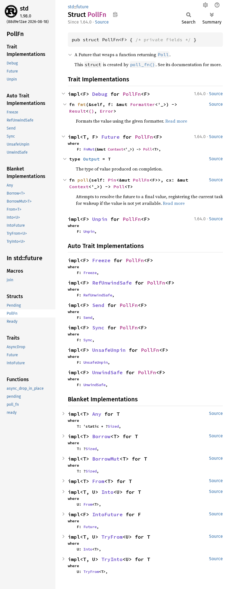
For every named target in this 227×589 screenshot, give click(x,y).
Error (107, 111)
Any (96, 414)
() (91, 111)
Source (102, 22)
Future (110, 137)
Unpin (99, 219)
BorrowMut (106, 459)
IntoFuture (107, 514)
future (82, 6)
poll (83, 180)
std (24, 8)
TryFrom (112, 537)
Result (77, 111)
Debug (99, 94)
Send (98, 305)
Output (91, 159)
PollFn (132, 94)
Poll (147, 149)
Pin (112, 180)
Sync (98, 327)
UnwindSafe (107, 372)
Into (107, 492)
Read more (176, 121)
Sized (113, 426)
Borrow (101, 436)
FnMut (88, 149)
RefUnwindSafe (112, 283)
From (98, 481)
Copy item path (115, 14)
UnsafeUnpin (109, 350)
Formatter (142, 104)
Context (115, 149)
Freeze (101, 260)
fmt (82, 104)
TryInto (112, 559)
